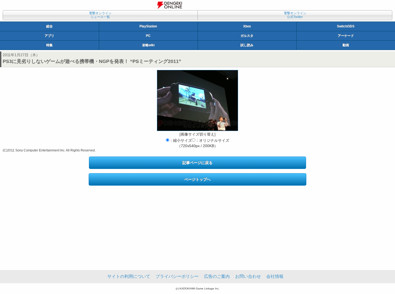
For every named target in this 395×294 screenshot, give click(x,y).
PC (148, 36)
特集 (49, 45)
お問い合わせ (248, 276)
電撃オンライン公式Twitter (295, 15)
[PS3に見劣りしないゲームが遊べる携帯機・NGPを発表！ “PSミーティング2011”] (197, 100)
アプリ (49, 36)
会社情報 (274, 276)
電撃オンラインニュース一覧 (100, 15)
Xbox (247, 26)
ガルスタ (246, 36)
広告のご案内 (217, 276)
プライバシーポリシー (177, 276)
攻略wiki (148, 45)
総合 (49, 26)
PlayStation (148, 26)
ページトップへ (197, 179)
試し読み (246, 45)
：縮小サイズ (180, 140)
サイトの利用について (128, 276)
